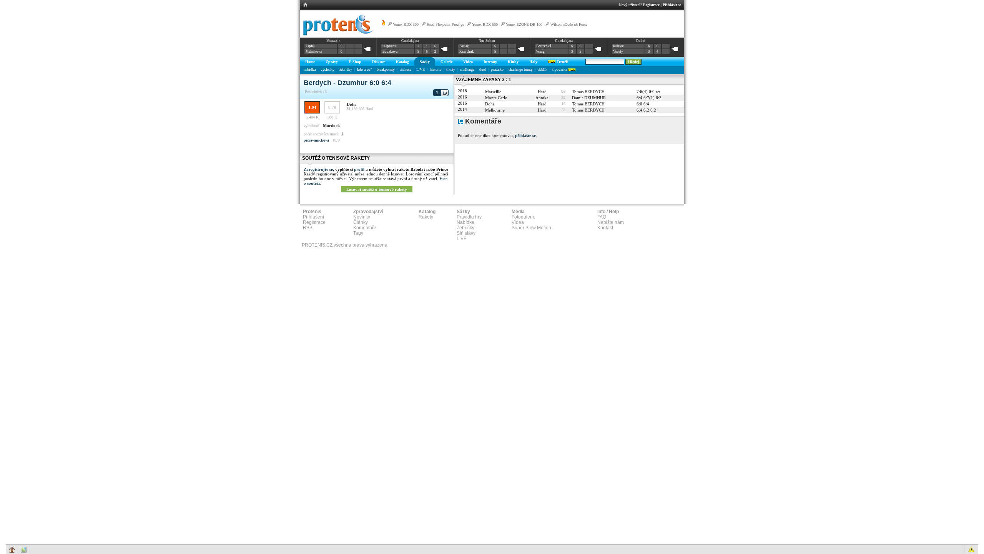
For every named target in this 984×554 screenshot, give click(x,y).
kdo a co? (364, 69)
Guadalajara (410, 41)
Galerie (446, 62)
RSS (307, 227)
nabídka (310, 69)
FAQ (601, 217)
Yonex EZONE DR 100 (524, 24)
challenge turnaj (521, 69)
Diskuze (378, 62)
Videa (518, 222)
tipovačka (560, 69)
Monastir (333, 41)
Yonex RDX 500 (485, 24)
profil (359, 169)
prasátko (497, 69)
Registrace (651, 5)
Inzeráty (490, 62)
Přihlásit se (672, 5)
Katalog (402, 62)
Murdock (331, 125)
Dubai (640, 41)
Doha (352, 104)
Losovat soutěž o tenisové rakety (376, 189)
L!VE (420, 69)
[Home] (337, 34)
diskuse (405, 69)
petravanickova (316, 140)
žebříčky (345, 69)
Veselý (618, 51)
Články (360, 222)
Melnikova (314, 51)
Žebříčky (465, 227)
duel (482, 69)
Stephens (389, 46)
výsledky (327, 69)
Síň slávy (466, 233)
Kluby (513, 62)
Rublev (618, 46)
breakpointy (386, 69)
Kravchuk (466, 51)
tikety (450, 69)
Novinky (361, 217)
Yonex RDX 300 (406, 24)
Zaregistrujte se (318, 169)
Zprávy (332, 62)
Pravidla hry (469, 217)
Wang (540, 51)
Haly (533, 62)
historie (435, 69)
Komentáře (364, 227)
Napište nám (610, 222)
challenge (467, 69)
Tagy (358, 233)
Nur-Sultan (487, 41)
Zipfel (310, 46)
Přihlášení (313, 217)
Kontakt (605, 227)
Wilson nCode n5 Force (568, 24)
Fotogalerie (523, 217)
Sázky (425, 62)
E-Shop (355, 62)
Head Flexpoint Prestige (445, 24)
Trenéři (561, 62)
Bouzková (389, 51)
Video (468, 62)
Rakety (426, 217)
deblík (542, 69)
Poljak (464, 46)
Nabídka (465, 222)
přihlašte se (525, 135)
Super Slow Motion (531, 227)
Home (310, 62)
